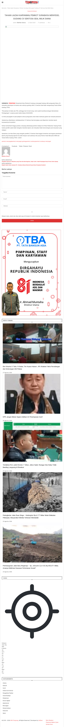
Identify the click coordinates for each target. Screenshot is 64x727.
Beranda (4, 8)
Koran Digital (6, 700)
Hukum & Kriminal (8, 690)
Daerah (5, 685)
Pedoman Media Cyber (52, 722)
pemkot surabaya (31, 141)
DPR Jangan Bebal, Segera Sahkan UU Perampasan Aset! (23, 417)
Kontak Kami (49, 724)
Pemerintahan (7, 708)
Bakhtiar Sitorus (21, 22)
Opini (4, 713)
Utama (4, 683)
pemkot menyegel (7, 141)
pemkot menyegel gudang (19, 141)
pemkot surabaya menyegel (43, 141)
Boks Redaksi (49, 720)
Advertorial (6, 703)
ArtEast (40, 720)
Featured (5, 710)
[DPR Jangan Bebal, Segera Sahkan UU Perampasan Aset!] (32, 394)
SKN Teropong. (14, 720)
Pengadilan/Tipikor (8, 693)
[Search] (61, 2)
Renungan (5, 705)
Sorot (4, 688)
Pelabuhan (6, 698)
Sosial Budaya (6, 695)
